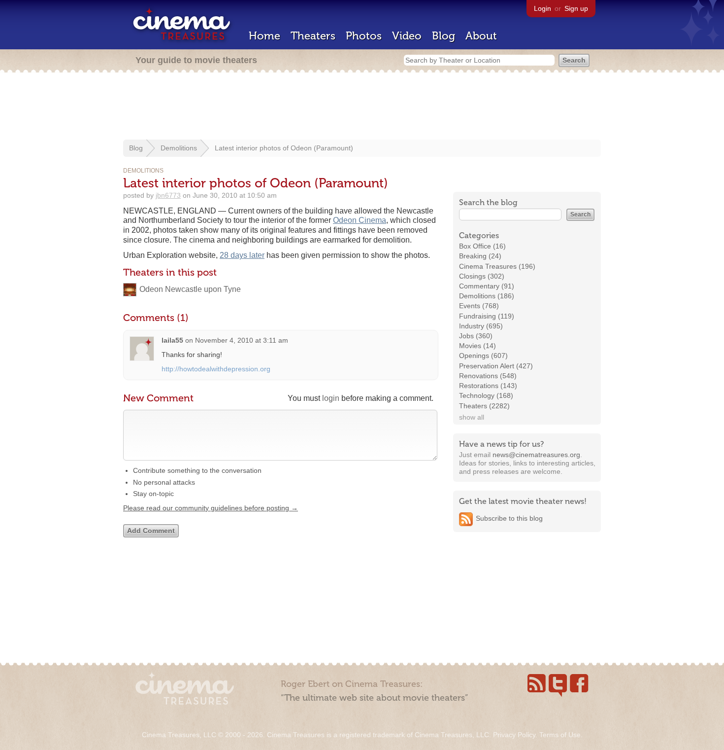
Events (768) (479, 306)
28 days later (242, 255)
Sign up (576, 8)
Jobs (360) (476, 336)
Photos (364, 35)
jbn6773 (168, 195)
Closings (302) (481, 276)
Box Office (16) (482, 246)
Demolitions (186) (486, 296)
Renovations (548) (488, 376)
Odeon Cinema (359, 220)
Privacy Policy (514, 735)
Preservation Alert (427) (496, 366)
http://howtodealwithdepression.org (216, 369)
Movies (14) (477, 346)
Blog (443, 35)
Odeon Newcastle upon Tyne (190, 289)
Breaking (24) (480, 256)
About (481, 35)
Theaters (313, 35)
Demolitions (179, 148)
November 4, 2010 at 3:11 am (241, 340)
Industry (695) (481, 326)
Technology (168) (486, 395)
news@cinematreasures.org (536, 455)
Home (264, 35)
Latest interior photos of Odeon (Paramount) (284, 148)
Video (407, 35)
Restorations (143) (488, 386)
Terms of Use (560, 735)
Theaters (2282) (484, 406)
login (330, 398)
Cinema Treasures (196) (497, 266)
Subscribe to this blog (509, 518)
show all (471, 417)
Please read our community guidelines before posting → (210, 508)
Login (542, 8)
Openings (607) (483, 355)
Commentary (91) (486, 286)
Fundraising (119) (486, 316)
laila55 (172, 340)
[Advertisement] (362, 107)
